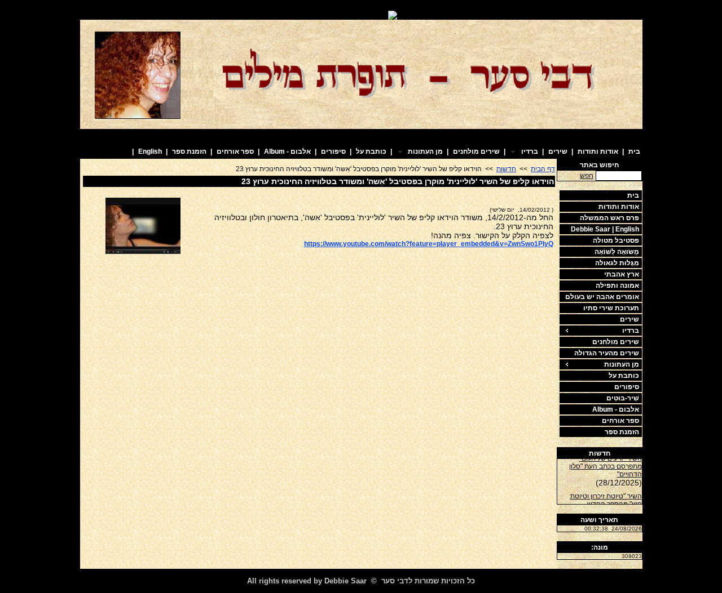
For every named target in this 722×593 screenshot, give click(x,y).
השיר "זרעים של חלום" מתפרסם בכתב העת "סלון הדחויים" (605, 464)
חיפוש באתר (599, 165)
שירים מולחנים (476, 151)
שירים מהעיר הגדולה (606, 353)
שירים (557, 151)
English (150, 151)
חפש (586, 176)
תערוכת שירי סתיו (611, 308)
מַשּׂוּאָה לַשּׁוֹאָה (617, 252)
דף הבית (543, 169)
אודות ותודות (598, 151)
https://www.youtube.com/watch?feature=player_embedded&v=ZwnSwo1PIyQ (428, 244)
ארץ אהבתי (621, 274)
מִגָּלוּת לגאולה (617, 263)
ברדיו (630, 331)
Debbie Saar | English (605, 229)
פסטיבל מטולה (616, 240)
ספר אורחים (235, 151)
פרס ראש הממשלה (609, 218)
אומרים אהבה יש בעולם (602, 297)
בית (634, 151)
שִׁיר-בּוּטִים (622, 398)
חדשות (599, 453)
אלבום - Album (287, 151)
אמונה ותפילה (617, 285)
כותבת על (371, 151)
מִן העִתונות (621, 364)
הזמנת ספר (189, 151)
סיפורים (333, 151)
